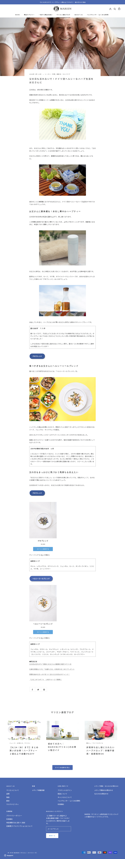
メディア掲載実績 (38, 790)
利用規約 (61, 804)
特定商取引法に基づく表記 (15, 822)
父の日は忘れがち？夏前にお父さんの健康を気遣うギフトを (50, 664)
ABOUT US (78, 15)
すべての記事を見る (62, 767)
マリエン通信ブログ (63, 15)
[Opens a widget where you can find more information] (8, 855)
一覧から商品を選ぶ (45, 15)
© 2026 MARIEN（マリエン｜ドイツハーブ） (23, 853)
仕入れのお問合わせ (101, 794)
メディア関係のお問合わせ (103, 790)
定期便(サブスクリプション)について (19, 826)
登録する (52, 836)
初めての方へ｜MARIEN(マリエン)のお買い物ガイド (62, 747)
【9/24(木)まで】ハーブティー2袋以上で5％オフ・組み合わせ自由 (62, 2)
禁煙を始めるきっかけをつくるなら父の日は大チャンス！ (49, 674)
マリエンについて (12, 790)
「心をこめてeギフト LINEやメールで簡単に (45, 679)
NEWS (17, 15)
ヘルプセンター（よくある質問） (98, 15)
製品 (7, 797)
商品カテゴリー (29, 15)
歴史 (7, 801)
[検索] (115, 9)
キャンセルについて (65, 797)
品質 (7, 794)
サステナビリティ (12, 804)
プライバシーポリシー (14, 815)
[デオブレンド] (62, 124)
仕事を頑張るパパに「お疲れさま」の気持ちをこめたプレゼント (52, 669)
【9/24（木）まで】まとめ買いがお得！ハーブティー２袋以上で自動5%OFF (24, 750)
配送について (62, 794)
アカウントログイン (65, 790)
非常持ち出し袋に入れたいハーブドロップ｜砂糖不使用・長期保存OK (100, 750)
